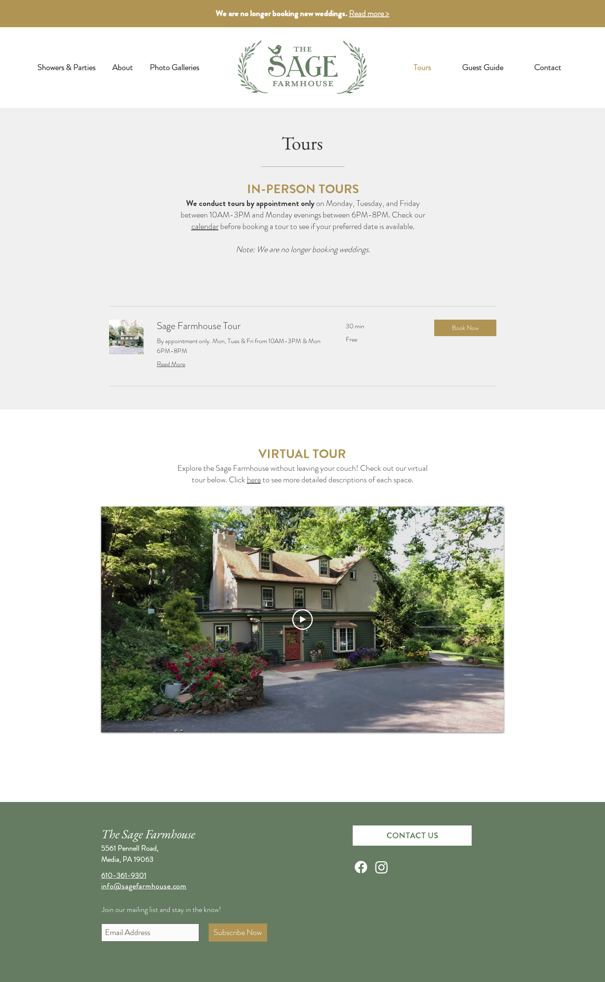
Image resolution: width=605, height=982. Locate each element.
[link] (241, 326)
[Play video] (302, 619)
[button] (465, 328)
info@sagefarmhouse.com (144, 886)
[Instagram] (381, 867)
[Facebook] (361, 867)
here (254, 480)
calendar (205, 226)
